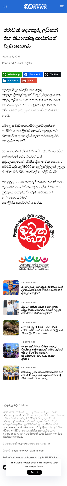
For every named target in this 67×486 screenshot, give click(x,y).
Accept (34, 472)
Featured (8, 63)
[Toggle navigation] (53, 6)
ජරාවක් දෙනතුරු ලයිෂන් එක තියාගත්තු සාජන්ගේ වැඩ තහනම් (30, 38)
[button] (5, 7)
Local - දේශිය (24, 63)
